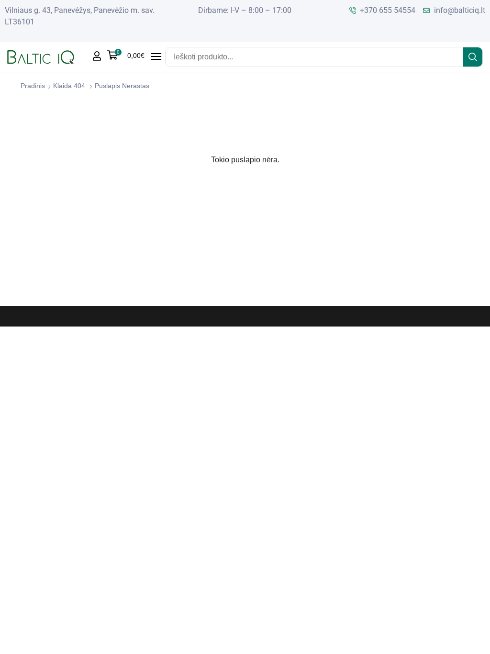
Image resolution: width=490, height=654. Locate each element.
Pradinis (33, 86)
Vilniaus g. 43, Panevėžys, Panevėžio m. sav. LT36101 (80, 16)
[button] (126, 55)
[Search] (472, 57)
